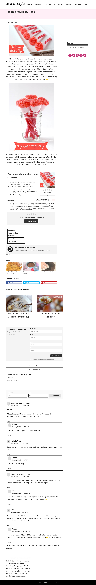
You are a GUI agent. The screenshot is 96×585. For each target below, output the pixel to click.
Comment (9, 377)
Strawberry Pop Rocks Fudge (19, 72)
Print (47, 195)
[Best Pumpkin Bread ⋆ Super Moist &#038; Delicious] (14, 266)
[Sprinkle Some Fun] (15, 4)
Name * (10, 393)
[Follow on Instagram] (81, 55)
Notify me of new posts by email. (20, 375)
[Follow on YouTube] (84, 55)
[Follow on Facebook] (70, 55)
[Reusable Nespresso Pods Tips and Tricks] (31, 266)
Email (31, 348)
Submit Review (56, 355)
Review (32, 334)
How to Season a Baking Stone (48, 271)
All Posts (8, 289)
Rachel (9, 15)
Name (31, 342)
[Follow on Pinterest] (77, 55)
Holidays (13, 287)
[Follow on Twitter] (73, 55)
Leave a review (31, 221)
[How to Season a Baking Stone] (49, 266)
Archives (8, 287)
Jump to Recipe (12, 22)
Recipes (18, 287)
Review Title (33, 329)
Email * (30, 393)
